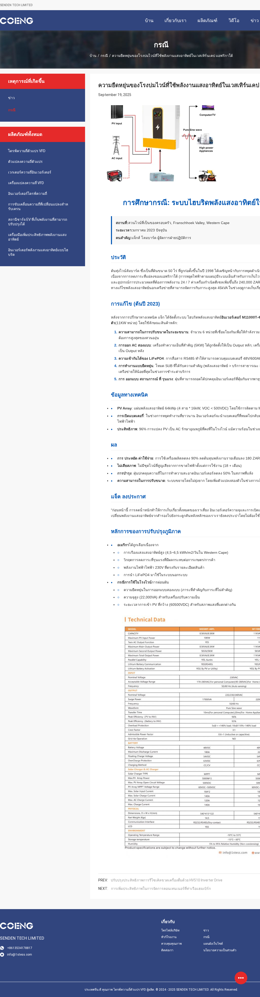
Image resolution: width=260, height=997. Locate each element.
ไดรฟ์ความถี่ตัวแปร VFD (26, 151)
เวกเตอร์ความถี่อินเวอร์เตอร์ (29, 172)
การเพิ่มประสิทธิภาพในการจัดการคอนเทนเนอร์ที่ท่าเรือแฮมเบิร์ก (161, 889)
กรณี (104, 56)
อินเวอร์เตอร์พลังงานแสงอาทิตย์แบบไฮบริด (38, 252)
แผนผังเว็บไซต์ (213, 943)
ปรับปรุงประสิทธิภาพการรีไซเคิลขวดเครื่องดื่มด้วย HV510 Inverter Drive (166, 880)
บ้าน (93, 56)
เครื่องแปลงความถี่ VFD (26, 183)
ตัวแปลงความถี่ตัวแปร (25, 162)
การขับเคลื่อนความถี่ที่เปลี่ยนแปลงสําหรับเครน (38, 206)
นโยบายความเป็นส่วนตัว (219, 950)
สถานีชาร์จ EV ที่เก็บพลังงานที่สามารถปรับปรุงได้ (37, 221)
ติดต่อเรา (167, 950)
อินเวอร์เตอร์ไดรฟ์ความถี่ (27, 194)
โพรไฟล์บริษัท (170, 930)
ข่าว (11, 98)
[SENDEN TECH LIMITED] (16, 20)
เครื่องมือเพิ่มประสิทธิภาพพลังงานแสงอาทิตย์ (37, 237)
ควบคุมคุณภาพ (171, 943)
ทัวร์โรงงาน (168, 937)
